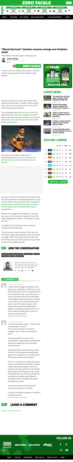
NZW (54, 150)
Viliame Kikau (31, 207)
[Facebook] (16, 270)
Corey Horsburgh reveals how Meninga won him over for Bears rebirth (62, 131)
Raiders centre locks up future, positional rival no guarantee (61, 114)
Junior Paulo (17, 207)
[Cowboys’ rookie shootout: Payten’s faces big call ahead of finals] (47, 122)
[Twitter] (66, 444)
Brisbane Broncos (25, 120)
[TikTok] (26, 270)
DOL (53, 158)
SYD (53, 161)
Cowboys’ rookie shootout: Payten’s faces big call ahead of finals (62, 122)
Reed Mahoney (19, 204)
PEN (53, 154)
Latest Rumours (28, 254)
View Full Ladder (57, 182)
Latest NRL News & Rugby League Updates (12, 254)
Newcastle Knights (31, 146)
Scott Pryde (12, 59)
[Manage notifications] (3, 450)
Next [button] (69, 10)
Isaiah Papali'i (6, 207)
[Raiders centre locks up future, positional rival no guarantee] (47, 114)
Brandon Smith (7, 204)
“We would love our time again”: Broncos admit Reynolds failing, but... (61, 98)
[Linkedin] (23, 270)
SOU (53, 169)
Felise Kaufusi (23, 112)
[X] (29, 270)
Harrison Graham (26, 157)
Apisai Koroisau (32, 204)
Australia (5, 149)
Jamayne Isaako (11, 122)
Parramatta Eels (34, 117)
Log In (69, 3)
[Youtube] (33, 270)
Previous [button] (4, 10)
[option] (13, 10)
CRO (53, 165)
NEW (54, 173)
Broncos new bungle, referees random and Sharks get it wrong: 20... (61, 106)
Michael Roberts (7, 160)
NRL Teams (36, 254)
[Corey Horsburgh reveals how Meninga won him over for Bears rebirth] (47, 131)
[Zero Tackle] (36, 2)
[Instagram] (19, 270)
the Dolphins (17, 70)
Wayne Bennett (7, 105)
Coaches (12, 256)
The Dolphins (5, 256)
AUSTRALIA (10, 145)
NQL (53, 177)
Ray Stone (11, 120)
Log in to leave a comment (17, 316)
